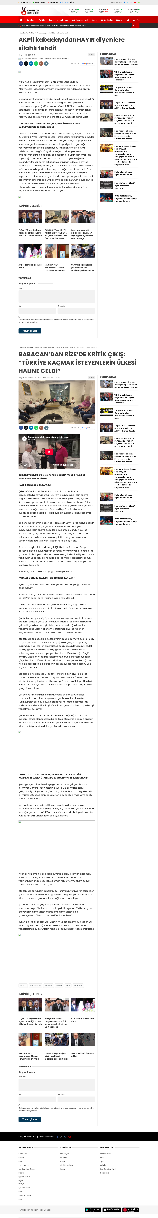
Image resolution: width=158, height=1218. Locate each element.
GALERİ (26, 2)
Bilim (20, 1191)
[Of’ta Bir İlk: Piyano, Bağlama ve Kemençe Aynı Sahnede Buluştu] (106, 201)
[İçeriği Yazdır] (46, 63)
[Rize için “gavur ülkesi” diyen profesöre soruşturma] (106, 188)
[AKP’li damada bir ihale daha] (30, 253)
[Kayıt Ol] (128, 19)
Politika (42, 19)
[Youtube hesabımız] (135, 2)
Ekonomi (49, 985)
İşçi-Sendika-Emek (80, 19)
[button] (21, 19)
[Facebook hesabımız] (124, 2)
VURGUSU (78, 985)
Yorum (22, 288)
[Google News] (87, 63)
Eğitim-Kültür (107, 19)
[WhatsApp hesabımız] (138, 2)
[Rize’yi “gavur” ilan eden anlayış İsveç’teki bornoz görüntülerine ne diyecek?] (106, 64)
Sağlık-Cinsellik (25, 1195)
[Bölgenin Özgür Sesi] (29, 15)
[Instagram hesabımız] (131, 2)
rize (68, 985)
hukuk (59, 985)
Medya (95, 19)
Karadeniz (31, 19)
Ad (20, 306)
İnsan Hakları (62, 19)
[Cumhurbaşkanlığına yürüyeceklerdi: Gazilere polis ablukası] (83, 253)
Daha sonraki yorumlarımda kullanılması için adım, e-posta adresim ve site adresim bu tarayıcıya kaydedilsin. (56, 320)
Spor (20, 1199)
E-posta (61, 306)
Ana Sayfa (64, 1153)
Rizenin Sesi (45, 1209)
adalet (23, 985)
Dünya (21, 1184)
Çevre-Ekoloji (24, 1187)
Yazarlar (63, 1157)
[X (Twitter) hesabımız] (128, 2)
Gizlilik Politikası (66, 1165)
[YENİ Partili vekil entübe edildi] (83, 1041)
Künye (62, 1161)
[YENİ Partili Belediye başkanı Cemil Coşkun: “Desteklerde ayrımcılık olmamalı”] (106, 77)
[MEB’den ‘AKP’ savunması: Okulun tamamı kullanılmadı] (57, 253)
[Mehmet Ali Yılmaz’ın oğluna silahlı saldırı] (106, 177)
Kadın (51, 19)
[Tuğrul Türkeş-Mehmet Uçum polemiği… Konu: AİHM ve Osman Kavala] (30, 218)
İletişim (63, 1169)
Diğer (118, 19)
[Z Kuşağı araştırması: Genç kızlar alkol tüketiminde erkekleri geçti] (106, 92)
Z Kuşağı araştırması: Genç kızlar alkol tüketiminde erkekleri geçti (50, 25)
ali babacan (36, 985)
